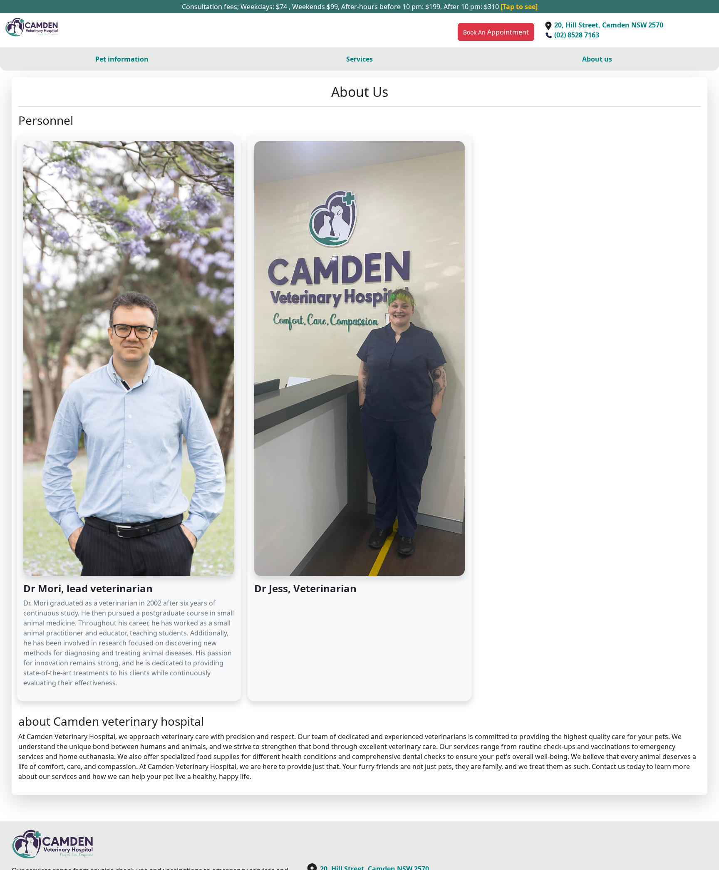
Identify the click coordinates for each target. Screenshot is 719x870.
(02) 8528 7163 (576, 35)
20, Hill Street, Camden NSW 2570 (608, 25)
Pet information (122, 59)
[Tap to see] (519, 6)
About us (597, 59)
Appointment (496, 32)
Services (359, 59)
